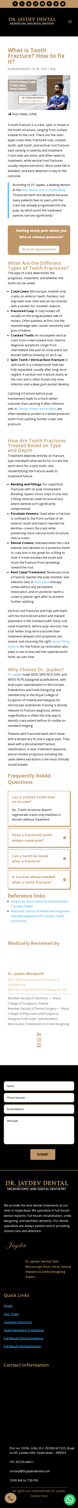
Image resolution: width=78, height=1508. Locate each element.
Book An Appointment (39, 249)
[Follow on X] (22, 3)
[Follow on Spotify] (63, 3)
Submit (43, 1154)
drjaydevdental (20, 68)
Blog (52, 68)
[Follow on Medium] (56, 3)
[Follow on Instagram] (35, 3)
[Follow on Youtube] (42, 3)
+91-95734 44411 (21, 1462)
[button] (69, 1499)
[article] (39, 150)
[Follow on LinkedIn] (28, 3)
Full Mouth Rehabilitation (22, 1346)
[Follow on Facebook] (15, 3)
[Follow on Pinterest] (49, 3)
